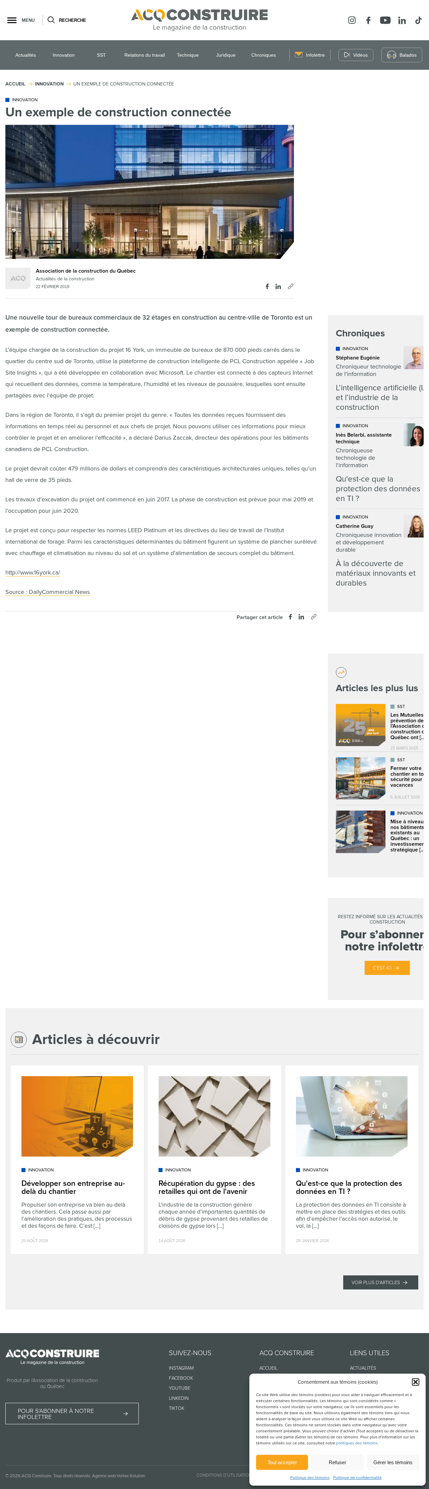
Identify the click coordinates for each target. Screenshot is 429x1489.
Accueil (268, 1368)
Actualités (25, 55)
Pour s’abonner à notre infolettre (56, 1414)
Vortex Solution (131, 1476)
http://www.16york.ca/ (32, 572)
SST (101, 55)
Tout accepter (282, 1462)
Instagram (181, 1368)
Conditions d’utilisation (224, 1475)
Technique (188, 55)
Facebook (181, 1378)
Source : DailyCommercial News (47, 592)
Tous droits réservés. (72, 1476)
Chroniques (263, 55)
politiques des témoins (357, 1443)
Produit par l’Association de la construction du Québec (52, 1383)
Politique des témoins (310, 1477)
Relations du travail (144, 55)
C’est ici (382, 968)
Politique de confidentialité (357, 1477)
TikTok (176, 1408)
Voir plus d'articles (376, 1282)
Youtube (179, 1388)
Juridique (226, 55)
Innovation (64, 55)
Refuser (337, 1462)
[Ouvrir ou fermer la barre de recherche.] (51, 20)
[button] (415, 1382)
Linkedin (179, 1398)
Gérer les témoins (393, 1462)
